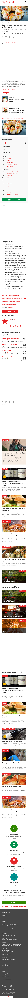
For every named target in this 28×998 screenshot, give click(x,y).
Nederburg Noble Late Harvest (10, 357)
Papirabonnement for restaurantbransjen (11, 944)
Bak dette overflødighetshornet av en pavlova (16, 99)
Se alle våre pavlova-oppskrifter (9, 89)
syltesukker (9, 175)
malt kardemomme (11, 185)
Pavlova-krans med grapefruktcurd (12, 119)
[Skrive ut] (13, 37)
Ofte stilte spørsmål (6, 954)
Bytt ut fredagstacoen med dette (11, 786)
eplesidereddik (10, 166)
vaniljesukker (10, 162)
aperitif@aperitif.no (6, 950)
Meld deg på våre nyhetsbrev (8, 959)
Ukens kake (13, 42)
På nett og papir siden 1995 (8, 935)
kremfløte (9, 192)
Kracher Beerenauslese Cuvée (10, 338)
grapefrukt (9, 183)
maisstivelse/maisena (12, 164)
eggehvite (9, 158)
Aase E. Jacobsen (6, 33)
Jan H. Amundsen (6, 916)
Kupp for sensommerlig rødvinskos (12, 741)
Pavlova (7, 42)
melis (8, 186)
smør (8, 177)
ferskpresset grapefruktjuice (13, 171)
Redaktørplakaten (16, 925)
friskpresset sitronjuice (12, 173)
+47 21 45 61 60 (9, 951)
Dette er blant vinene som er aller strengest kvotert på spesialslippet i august (12, 483)
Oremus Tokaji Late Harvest (9, 344)
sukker (8, 160)
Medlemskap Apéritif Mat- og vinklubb (11, 945)
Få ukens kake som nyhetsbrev (9, 304)
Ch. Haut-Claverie (6, 350)
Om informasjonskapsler (8, 928)
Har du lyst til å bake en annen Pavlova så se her (13, 291)
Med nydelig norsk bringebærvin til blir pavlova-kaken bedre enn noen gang (17, 110)
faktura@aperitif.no (6, 976)
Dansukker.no (10, 307)
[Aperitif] (8, 2)
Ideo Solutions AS (9, 993)
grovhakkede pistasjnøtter (13, 194)
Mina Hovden (5, 921)
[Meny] (25, 2)
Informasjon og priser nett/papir (9, 939)
